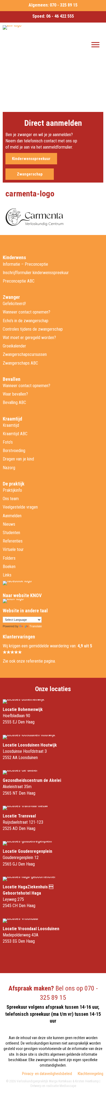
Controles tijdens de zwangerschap (33, 329)
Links (7, 575)
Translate (35, 626)
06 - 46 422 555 (60, 16)
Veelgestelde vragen (20, 507)
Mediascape (68, 1086)
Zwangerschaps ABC (20, 363)
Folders (9, 558)
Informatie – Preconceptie (25, 264)
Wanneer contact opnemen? (26, 312)
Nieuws (9, 524)
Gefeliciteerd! (14, 303)
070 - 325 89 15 (63, 5)
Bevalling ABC (14, 402)
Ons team (11, 498)
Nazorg (9, 467)
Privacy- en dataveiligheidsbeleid (47, 1073)
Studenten (11, 532)
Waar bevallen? (15, 394)
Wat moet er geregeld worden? (29, 337)
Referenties (13, 541)
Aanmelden (12, 515)
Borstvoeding (14, 450)
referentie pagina (40, 661)
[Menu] (95, 44)
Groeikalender (14, 346)
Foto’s (8, 442)
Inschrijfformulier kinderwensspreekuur (36, 272)
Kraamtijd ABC (15, 433)
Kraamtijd (11, 425)
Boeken (9, 566)
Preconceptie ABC (19, 281)
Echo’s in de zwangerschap (25, 320)
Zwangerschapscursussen (25, 354)
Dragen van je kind (18, 459)
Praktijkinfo (12, 490)
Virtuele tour (13, 549)
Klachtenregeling (90, 1073)
